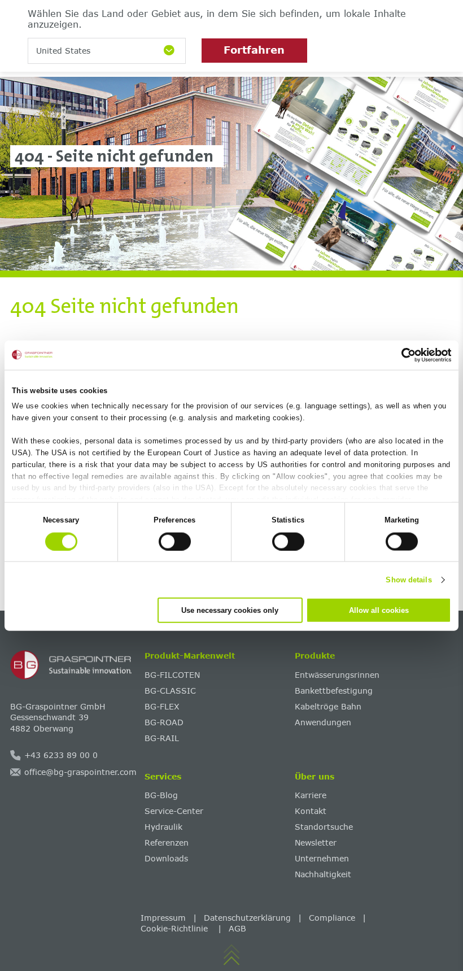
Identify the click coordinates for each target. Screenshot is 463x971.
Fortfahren (254, 49)
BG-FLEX (162, 706)
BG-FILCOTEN (172, 675)
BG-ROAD (164, 722)
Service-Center (174, 811)
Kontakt (310, 811)
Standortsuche (324, 826)
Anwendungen (323, 722)
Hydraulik (163, 826)
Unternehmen (322, 858)
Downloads (166, 858)
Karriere (310, 795)
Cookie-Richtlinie (176, 928)
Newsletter (316, 842)
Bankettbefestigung (334, 690)
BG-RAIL (162, 738)
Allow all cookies (379, 610)
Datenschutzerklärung (247, 917)
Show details (408, 579)
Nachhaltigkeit (323, 874)
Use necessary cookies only (229, 610)
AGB (237, 928)
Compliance (332, 917)
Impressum (163, 917)
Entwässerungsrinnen (337, 675)
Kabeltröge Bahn (328, 706)
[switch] (175, 541)
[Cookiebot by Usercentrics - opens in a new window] (401, 354)
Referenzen (167, 842)
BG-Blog (161, 795)
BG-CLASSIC (170, 690)
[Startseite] (73, 665)
